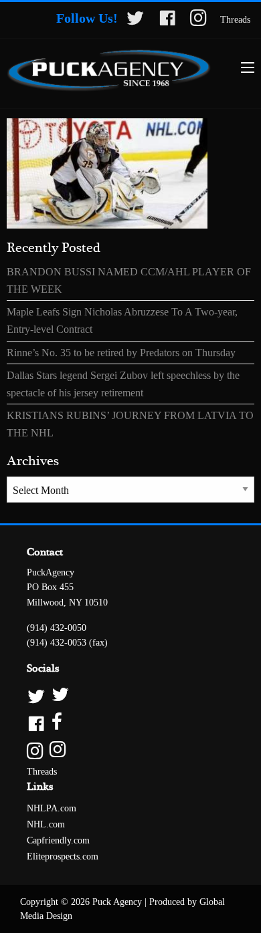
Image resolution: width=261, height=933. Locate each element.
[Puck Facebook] (130, 723)
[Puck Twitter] (130, 695)
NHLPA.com (51, 808)
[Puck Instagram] (130, 750)
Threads (235, 20)
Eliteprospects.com (62, 856)
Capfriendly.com (58, 840)
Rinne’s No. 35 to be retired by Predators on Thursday (121, 352)
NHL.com (46, 824)
